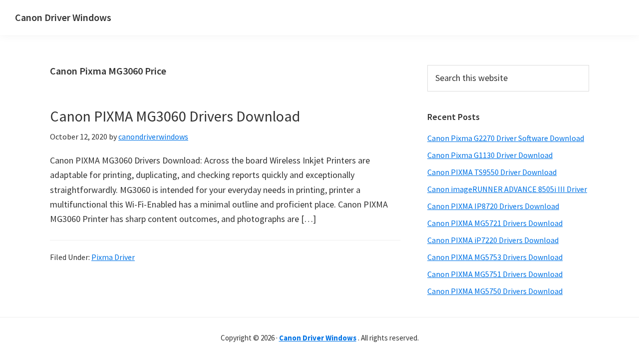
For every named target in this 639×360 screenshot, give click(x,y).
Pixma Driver (113, 257)
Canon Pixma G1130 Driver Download (490, 155)
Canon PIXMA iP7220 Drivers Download (493, 240)
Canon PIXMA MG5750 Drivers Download (495, 291)
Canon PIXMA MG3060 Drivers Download (175, 116)
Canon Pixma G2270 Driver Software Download (505, 138)
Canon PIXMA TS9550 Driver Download (492, 172)
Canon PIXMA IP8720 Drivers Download (493, 206)
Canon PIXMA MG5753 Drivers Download (495, 257)
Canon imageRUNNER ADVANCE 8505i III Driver (507, 189)
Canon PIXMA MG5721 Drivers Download (495, 223)
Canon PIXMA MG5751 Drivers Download (495, 274)
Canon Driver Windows (63, 17)
